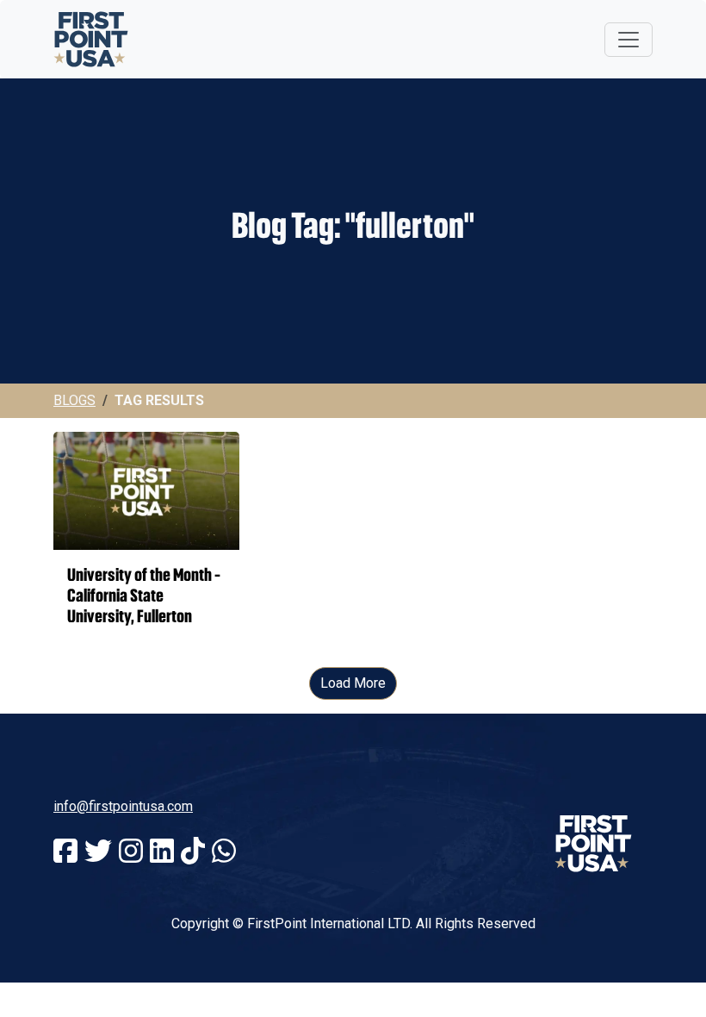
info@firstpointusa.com (123, 806)
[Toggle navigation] (628, 39)
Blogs (74, 400)
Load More (353, 683)
